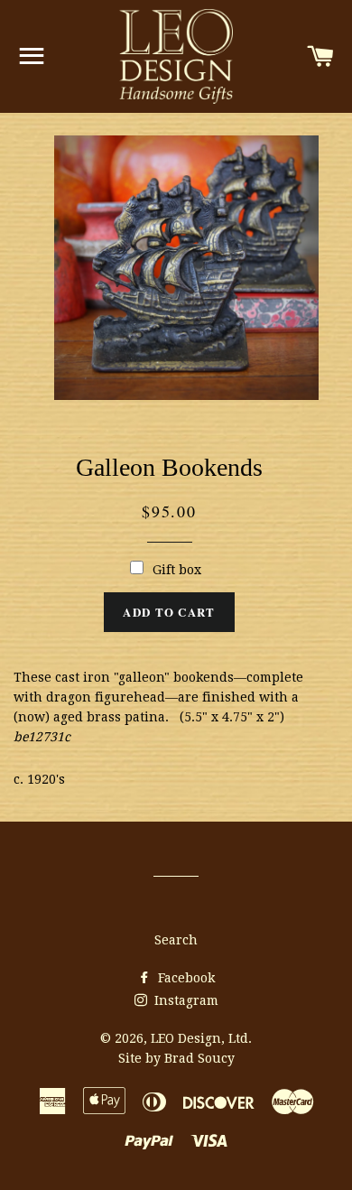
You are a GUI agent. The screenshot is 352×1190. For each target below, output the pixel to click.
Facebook (184, 978)
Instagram (184, 1000)
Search (176, 940)
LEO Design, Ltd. (201, 1038)
